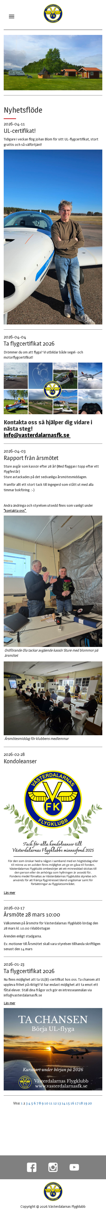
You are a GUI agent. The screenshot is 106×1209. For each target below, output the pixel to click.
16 (72, 1103)
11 (51, 1103)
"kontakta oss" (15, 510)
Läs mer (9, 892)
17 (76, 1103)
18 (81, 1103)
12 (55, 1103)
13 (59, 1103)
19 (85, 1103)
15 (68, 1103)
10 (46, 1103)
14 (63, 1103)
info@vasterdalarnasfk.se (37, 435)
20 (90, 1103)
